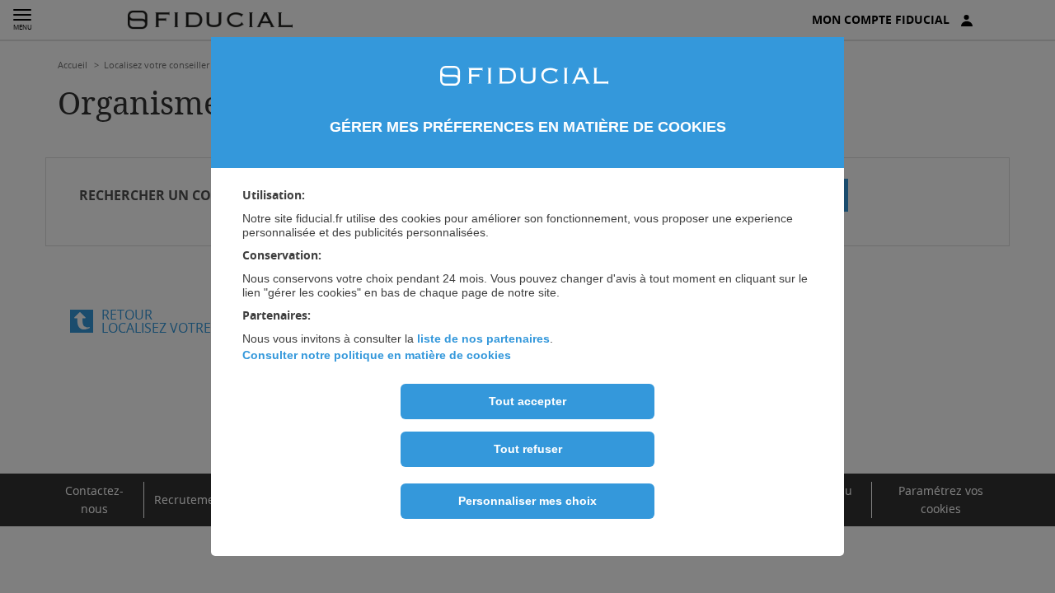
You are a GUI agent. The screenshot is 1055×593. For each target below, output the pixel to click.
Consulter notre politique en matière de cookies (376, 355)
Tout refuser (528, 448)
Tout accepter (527, 401)
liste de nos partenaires (483, 338)
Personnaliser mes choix (527, 500)
